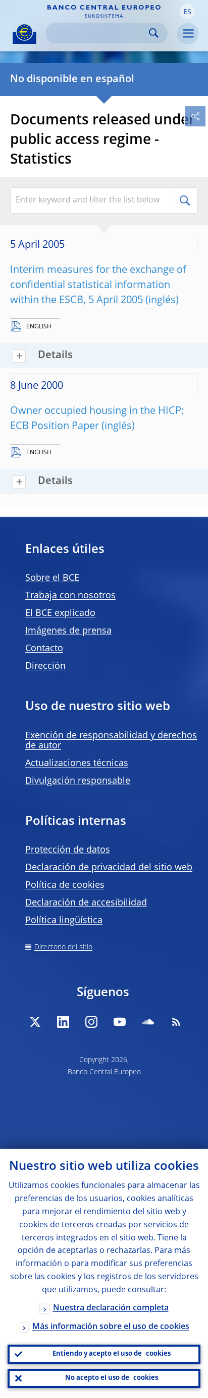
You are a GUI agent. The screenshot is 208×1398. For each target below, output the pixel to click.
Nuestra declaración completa (111, 1308)
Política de (65, 885)
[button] (187, 11)
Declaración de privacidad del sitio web (108, 867)
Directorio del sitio (63, 947)
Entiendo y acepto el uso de (112, 1354)
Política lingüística (63, 920)
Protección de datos (67, 850)
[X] (35, 1022)
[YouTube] (120, 1022)
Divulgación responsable (77, 781)
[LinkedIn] (63, 1022)
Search (153, 33)
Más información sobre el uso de (110, 1327)
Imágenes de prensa (68, 631)
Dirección (45, 666)
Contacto (44, 648)
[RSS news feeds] (176, 1022)
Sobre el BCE (52, 578)
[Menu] (187, 33)
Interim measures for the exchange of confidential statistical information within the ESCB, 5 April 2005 (98, 285)
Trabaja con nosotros (70, 595)
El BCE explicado (60, 613)
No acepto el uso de (111, 1378)
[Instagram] (91, 1022)
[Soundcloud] (148, 1022)
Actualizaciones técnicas (76, 763)
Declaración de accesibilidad (86, 902)
